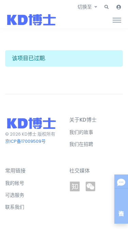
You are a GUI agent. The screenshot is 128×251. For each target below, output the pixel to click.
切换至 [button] (84, 6)
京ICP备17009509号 (25, 141)
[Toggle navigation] (117, 20)
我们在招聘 (81, 144)
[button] (106, 7)
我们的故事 (81, 132)
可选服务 (14, 195)
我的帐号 (14, 183)
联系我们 (14, 207)
